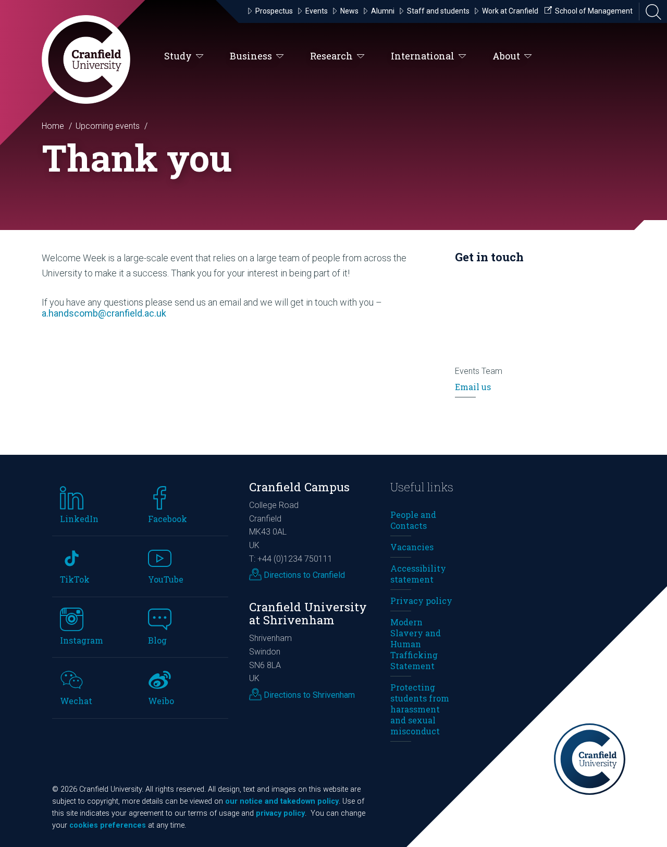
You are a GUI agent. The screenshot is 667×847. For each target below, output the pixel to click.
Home (53, 126)
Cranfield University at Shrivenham (308, 613)
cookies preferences (107, 825)
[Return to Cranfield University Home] (86, 59)
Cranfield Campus (299, 486)
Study (178, 56)
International (422, 56)
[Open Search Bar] (650, 11)
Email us (473, 386)
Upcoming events (108, 126)
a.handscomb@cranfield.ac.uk (104, 313)
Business (251, 56)
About (506, 56)
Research (331, 56)
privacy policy (280, 813)
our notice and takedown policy (282, 801)
